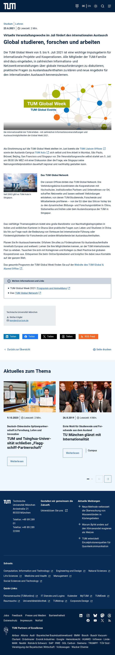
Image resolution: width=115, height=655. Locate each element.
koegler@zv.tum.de (19, 320)
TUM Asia (40, 152)
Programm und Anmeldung (52, 288)
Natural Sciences (97, 570)
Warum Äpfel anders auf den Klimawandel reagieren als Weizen (96, 528)
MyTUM (84, 595)
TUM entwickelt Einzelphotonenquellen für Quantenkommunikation (96, 542)
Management (61, 576)
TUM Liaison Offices (91, 148)
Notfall (39, 620)
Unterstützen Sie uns (52, 510)
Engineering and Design (69, 570)
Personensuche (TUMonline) (19, 595)
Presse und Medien (35, 615)
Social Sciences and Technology (21, 581)
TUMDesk (100, 595)
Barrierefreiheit (57, 615)
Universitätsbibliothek (35, 600)
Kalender (72, 595)
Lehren (19, 23)
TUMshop (58, 600)
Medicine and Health (36, 576)
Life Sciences (11, 576)
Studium (8, 23)
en (89, 6)
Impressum (26, 620)
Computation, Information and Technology (27, 570)
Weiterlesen (17, 461)
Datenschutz (10, 620)
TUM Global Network (26, 293)
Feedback (17, 615)
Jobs (6, 615)
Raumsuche (10, 600)
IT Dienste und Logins (53, 595)
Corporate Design (80, 600)
